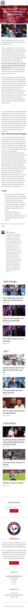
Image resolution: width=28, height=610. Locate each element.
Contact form (14, 593)
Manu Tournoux (10, 232)
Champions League (16, 224)
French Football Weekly (12, 606)
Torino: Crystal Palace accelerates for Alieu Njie (14, 463)
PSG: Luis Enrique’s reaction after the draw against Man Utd (14, 411)
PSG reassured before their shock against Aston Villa (12, 391)
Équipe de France (10, 281)
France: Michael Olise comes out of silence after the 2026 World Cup (13, 299)
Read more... (14, 563)
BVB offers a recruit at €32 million (13, 483)
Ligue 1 (6, 351)
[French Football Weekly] (3, 2)
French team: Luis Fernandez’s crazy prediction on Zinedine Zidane (13, 319)
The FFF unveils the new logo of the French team (13, 339)
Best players (6, 224)
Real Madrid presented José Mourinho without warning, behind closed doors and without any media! (14, 441)
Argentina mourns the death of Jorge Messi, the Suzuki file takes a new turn (13, 369)
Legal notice (21, 606)
